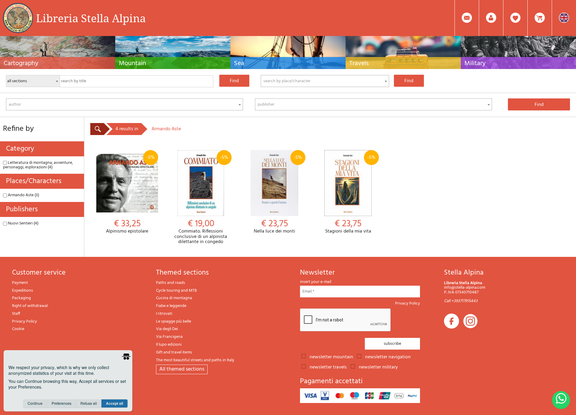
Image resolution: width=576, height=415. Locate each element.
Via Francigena (169, 337)
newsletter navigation (388, 356)
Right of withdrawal (30, 306)
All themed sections (181, 369)
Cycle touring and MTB (176, 290)
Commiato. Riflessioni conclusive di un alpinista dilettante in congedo (201, 199)
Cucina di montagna (174, 298)
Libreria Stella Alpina (91, 18)
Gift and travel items (174, 352)
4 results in (127, 129)
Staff (16, 314)
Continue (35, 403)
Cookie (18, 329)
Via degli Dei (167, 329)
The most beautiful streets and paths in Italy (195, 360)
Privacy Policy (24, 321)
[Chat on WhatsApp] (561, 400)
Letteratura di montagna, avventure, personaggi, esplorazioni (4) (38, 165)
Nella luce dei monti (278, 194)
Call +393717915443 (461, 301)
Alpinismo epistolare (130, 194)
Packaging (21, 298)
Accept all (114, 403)
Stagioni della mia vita (350, 194)
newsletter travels (328, 366)
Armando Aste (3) (23, 195)
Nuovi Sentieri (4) (22, 223)
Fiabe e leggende (171, 306)
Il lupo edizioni (169, 344)
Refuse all (88, 403)
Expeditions (22, 290)
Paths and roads (170, 283)
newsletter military (378, 366)
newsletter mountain (331, 356)
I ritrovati (164, 314)
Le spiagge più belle (173, 321)
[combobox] (325, 81)
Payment (20, 283)
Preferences (61, 403)
